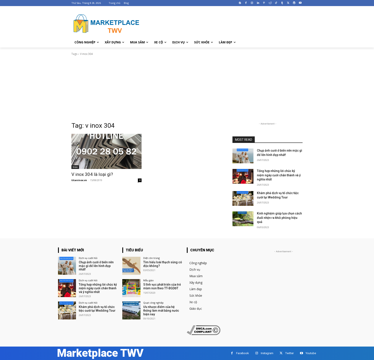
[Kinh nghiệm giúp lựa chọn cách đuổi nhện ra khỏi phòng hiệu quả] (242, 218)
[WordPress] (294, 3)
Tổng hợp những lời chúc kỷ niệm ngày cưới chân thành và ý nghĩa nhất (279, 175)
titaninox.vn (79, 180)
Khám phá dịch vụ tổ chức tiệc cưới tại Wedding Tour (97, 308)
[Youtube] (300, 3)
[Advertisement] (187, 88)
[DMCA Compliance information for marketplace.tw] (203, 334)
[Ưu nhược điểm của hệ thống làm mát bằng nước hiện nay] (131, 310)
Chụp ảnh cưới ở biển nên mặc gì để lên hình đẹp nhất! (96, 265)
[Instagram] (252, 3)
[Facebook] (245, 3)
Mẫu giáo (148, 280)
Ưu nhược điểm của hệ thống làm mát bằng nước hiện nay (161, 310)
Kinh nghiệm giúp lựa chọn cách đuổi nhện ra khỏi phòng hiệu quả (279, 218)
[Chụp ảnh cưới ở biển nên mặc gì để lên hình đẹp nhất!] (242, 156)
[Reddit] (270, 3)
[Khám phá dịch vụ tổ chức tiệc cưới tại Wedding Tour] (242, 198)
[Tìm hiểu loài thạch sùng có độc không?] (131, 266)
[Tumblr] (282, 3)
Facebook (242, 353)
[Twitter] (288, 3)
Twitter (289, 353)
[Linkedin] (258, 3)
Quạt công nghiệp (153, 302)
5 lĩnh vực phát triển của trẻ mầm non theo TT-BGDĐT (162, 286)
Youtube (311, 353)
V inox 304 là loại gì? (92, 174)
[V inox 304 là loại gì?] (106, 151)
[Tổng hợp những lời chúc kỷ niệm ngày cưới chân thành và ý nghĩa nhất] (242, 176)
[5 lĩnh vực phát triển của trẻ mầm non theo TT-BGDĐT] (131, 288)
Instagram (267, 353)
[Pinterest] (263, 3)
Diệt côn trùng (151, 258)
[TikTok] (276, 3)
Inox (75, 167)
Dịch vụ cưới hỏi (88, 258)
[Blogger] (239, 3)
